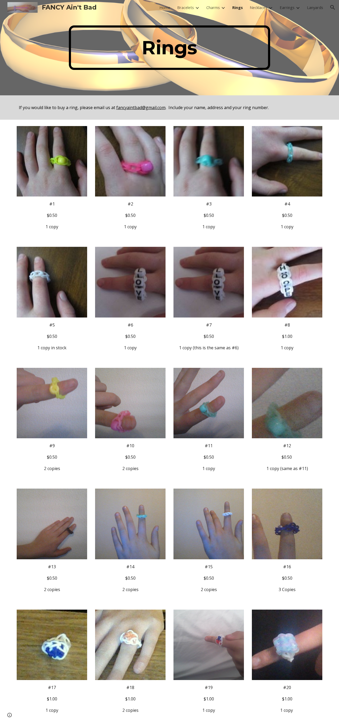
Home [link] (164, 7)
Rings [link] (237, 7)
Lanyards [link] (315, 7)
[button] (332, 7)
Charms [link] (213, 7)
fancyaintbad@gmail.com (141, 107)
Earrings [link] (287, 7)
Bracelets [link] (185, 7)
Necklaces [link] (258, 7)
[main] (169, 47)
